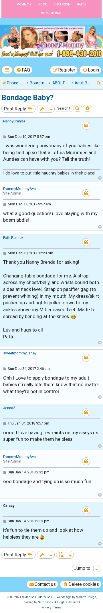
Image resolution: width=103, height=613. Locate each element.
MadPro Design (86, 597)
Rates (81, 4)
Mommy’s (24, 4)
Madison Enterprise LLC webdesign (48, 597)
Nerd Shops (45, 602)
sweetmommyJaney (19, 353)
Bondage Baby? (27, 97)
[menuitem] (23, 70)
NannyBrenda (14, 121)
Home (42, 4)
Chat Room (62, 4)
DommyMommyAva (19, 189)
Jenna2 (9, 408)
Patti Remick (13, 237)
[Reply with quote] (86, 126)
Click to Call (51, 13)
